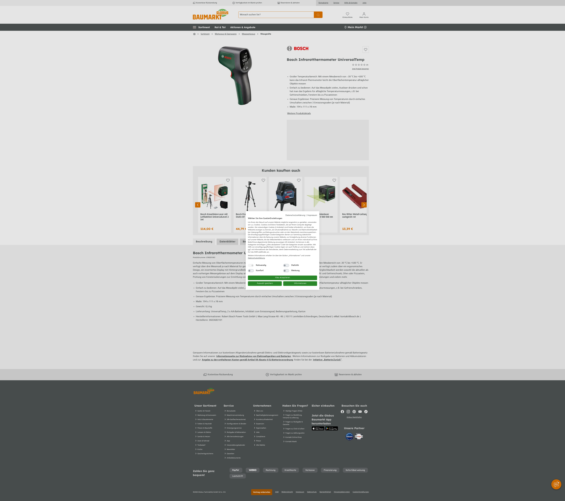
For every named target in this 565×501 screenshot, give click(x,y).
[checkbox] (251, 265)
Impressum (312, 215)
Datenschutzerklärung (295, 215)
